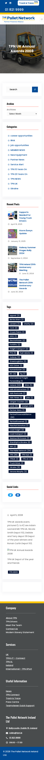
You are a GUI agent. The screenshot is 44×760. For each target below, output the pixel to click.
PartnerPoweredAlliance (20, 416)
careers (15, 324)
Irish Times (16, 397)
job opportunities (20, 145)
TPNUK (14, 459)
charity (28, 324)
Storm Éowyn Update (25, 232)
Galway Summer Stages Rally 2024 (27, 250)
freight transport (19, 349)
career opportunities (21, 135)
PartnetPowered (18, 421)
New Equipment (19, 154)
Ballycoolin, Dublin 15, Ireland (23, 728)
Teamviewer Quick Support (20, 705)
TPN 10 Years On (19, 169)
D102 (13, 336)
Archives (11, 109)
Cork (13, 328)
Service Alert (17, 164)
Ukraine (14, 188)
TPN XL (9, 661)
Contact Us (12, 628)
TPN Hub (27, 455)
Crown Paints (17, 332)
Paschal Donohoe (19, 425)
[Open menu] (42, 19)
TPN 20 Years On (19, 174)
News (8, 691)
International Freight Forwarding (19, 379)
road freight (17, 430)
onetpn (27, 406)
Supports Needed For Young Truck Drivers (25, 216)
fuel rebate (26, 353)
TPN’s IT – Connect (15, 658)
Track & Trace (13, 698)
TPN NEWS (16, 178)
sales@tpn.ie (15, 732)
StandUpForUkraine (20, 442)
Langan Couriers (19, 402)
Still (13, 446)
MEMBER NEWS (18, 150)
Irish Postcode (17, 393)
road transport (18, 434)
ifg (22, 374)
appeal (15, 315)
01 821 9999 (14, 737)
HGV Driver (16, 365)
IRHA (13, 140)
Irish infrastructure (19, 389)
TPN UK (14, 183)
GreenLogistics (18, 361)
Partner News (17, 159)
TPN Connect (13, 694)
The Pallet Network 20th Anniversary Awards (26, 284)
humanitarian (17, 369)
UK (7, 654)
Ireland (15, 385)
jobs (29, 397)
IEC (13, 374)
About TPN (11, 618)
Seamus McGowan (19, 438)
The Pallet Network (20, 450)
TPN (14, 455)
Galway (15, 357)
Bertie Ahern (17, 319)
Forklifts (15, 344)
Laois (14, 406)
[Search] (35, 89)
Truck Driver (16, 463)
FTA (13, 353)
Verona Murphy (18, 471)
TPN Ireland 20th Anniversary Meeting (27, 267)
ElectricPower (17, 340)
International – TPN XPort (19, 669)
